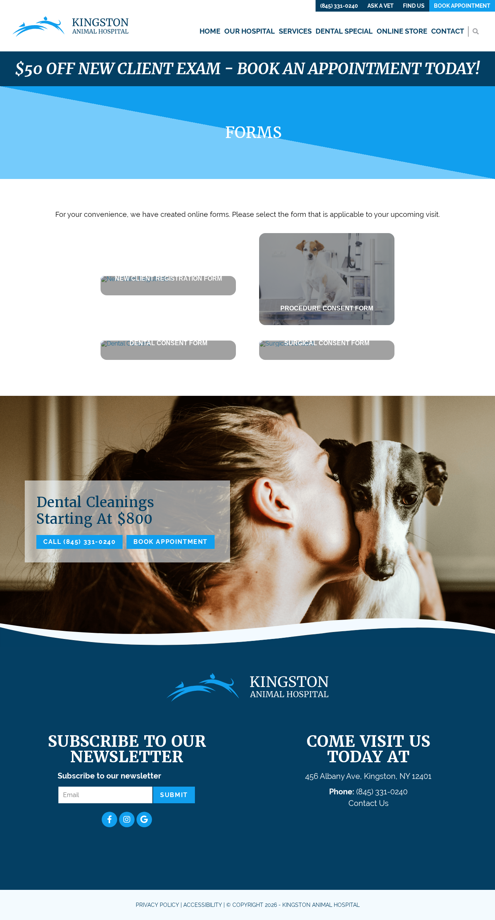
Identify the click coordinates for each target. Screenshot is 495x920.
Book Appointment (462, 6)
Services (295, 31)
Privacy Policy (157, 905)
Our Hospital (249, 31)
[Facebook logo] (109, 819)
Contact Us (368, 803)
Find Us (414, 6)
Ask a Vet (380, 6)
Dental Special (344, 31)
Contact (447, 31)
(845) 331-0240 (339, 6)
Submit (174, 795)
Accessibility (202, 905)
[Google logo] (144, 819)
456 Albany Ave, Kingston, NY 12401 (368, 776)
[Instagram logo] (127, 819)
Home (210, 31)
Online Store (402, 31)
